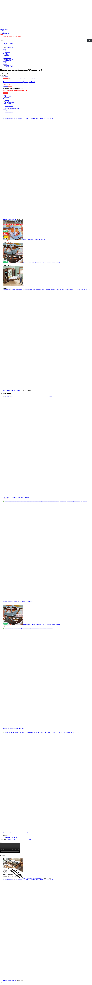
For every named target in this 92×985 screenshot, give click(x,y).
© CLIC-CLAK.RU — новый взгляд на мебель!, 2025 (18, 839)
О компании (8, 50)
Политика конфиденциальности (12, 62)
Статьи (7, 55)
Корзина (5, 64)
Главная (4, 49)
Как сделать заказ (9, 60)
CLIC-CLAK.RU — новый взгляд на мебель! (10, 36)
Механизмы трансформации (11, 44)
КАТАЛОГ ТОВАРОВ (8, 43)
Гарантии (5, 61)
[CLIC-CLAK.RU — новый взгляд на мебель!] (41, 28)
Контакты (7, 52)
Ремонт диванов (9, 47)
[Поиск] (89, 40)
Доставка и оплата (7, 58)
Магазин (5, 53)
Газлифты (7, 46)
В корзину (5, 92)
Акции (7, 54)
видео (1, 34)
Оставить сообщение (10, 56)
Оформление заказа (9, 65)
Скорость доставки (9, 59)
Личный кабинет (9, 66)
